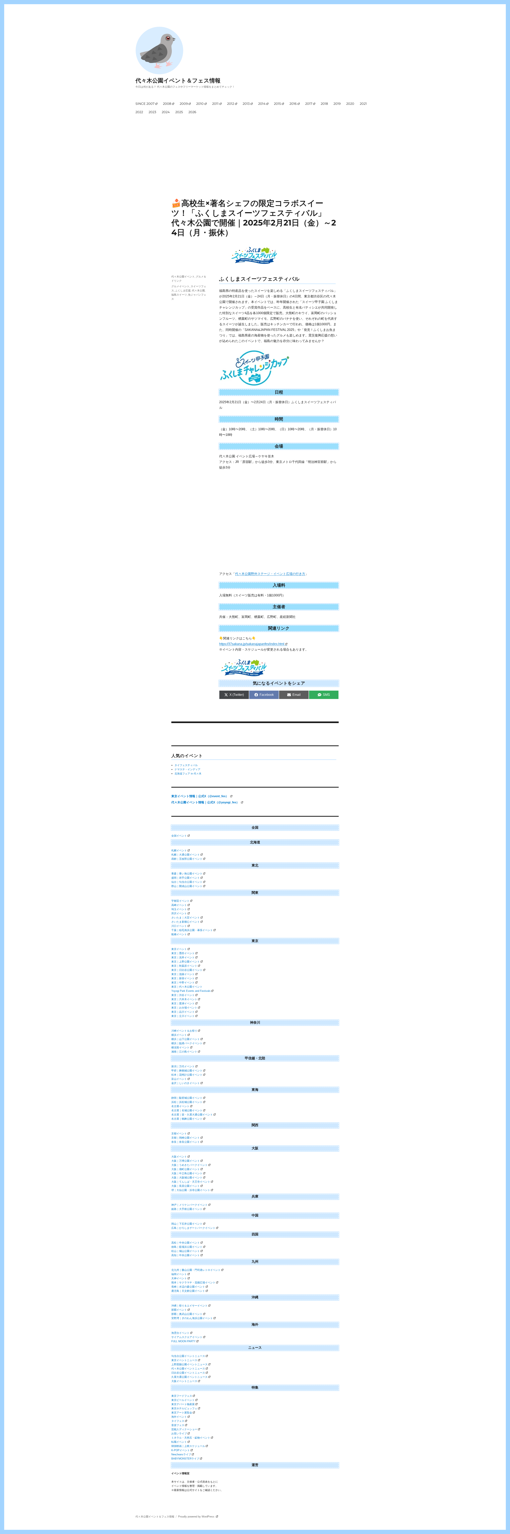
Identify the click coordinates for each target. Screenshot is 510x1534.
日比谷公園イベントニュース (188, 1372)
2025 (179, 112)
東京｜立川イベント (183, 1015)
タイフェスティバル (186, 765)
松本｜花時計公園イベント (186, 1074)
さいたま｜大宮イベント (185, 917)
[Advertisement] (255, 146)
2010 (200, 104)
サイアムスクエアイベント (186, 1337)
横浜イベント (179, 1034)
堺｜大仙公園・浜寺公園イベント (190, 1190)
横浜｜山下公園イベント (185, 1039)
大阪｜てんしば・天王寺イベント (190, 1181)
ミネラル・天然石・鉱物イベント (190, 1437)
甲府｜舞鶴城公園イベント (186, 1070)
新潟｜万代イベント (183, 1066)
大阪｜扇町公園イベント (185, 1169)
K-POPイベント (180, 1450)
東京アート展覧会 (181, 1412)
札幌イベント (179, 850)
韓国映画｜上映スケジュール (188, 1446)
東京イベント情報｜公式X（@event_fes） (200, 796)
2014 (262, 104)
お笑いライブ (179, 1433)
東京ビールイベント (183, 1400)
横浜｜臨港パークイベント (186, 1043)
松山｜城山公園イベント (185, 1251)
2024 (166, 112)
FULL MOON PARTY (183, 1341)
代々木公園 (198, 290)
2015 (277, 104)
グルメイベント (180, 286)
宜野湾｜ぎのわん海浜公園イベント (192, 1318)
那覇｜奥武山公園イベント (186, 1313)
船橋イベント (179, 934)
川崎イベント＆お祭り (184, 1030)
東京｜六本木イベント (184, 999)
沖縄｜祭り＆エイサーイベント (189, 1305)
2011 (215, 104)
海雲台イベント (180, 1332)
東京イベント (179, 949)
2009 (184, 104)
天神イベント (179, 1278)
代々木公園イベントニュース (188, 1368)
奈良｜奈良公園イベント (185, 1141)
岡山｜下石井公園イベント (186, 1223)
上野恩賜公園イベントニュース (189, 1364)
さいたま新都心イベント (185, 921)
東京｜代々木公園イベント (186, 986)
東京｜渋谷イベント (183, 995)
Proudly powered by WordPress (196, 1516)
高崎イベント (179, 905)
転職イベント (179, 1441)
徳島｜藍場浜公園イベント (186, 1246)
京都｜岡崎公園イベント (185, 1137)
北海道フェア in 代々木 (188, 773)
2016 (293, 104)
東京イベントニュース (184, 1360)
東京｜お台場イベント (184, 1007)
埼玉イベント (179, 909)
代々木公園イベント (183, 276)
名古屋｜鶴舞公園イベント (186, 1118)
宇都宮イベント (180, 900)
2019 (337, 104)
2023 (152, 112)
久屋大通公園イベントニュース (189, 1376)
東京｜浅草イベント (183, 957)
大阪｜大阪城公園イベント (186, 1177)
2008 (167, 104)
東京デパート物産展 (183, 1404)
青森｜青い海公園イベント (186, 873)
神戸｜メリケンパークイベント (189, 1204)
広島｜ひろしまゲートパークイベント (193, 1227)
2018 (324, 104)
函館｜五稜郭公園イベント (186, 858)
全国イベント (179, 835)
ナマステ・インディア (187, 769)
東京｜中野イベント (183, 982)
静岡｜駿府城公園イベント (186, 1097)
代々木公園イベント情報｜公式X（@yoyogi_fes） (205, 802)
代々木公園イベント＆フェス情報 (178, 80)
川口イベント (179, 925)
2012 (230, 104)
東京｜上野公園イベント (185, 961)
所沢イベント (179, 913)
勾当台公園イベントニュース (188, 1356)
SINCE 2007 (144, 104)
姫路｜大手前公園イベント (186, 1209)
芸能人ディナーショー (184, 1429)
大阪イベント (179, 1156)
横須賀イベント (180, 1047)
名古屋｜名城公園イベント (186, 1110)
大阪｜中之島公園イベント (186, 1173)
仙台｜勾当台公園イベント (186, 881)
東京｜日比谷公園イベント (186, 969)
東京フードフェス (181, 1395)
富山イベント (179, 1078)
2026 (192, 112)
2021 (363, 104)
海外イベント (179, 1416)
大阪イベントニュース (184, 1381)
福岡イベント (179, 1274)
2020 (350, 104)
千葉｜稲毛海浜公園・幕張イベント (192, 930)
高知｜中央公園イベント (185, 1255)
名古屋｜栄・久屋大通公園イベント (192, 1114)
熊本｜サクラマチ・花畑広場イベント (193, 1282)
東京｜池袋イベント (183, 974)
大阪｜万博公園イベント (185, 1160)
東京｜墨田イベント (183, 953)
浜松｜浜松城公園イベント (186, 1102)
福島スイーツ (179, 294)
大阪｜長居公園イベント (185, 1185)
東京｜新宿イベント (183, 978)
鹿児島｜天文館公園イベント (188, 1290)
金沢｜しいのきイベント (185, 1083)
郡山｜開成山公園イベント (186, 886)
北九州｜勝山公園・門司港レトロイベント (196, 1269)
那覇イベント (179, 1309)
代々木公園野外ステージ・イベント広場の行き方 (270, 573)
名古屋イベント (180, 1106)
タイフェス (177, 1420)
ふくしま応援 (183, 290)
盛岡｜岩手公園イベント (185, 877)
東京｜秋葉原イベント (184, 965)
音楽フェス (177, 1425)
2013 (246, 104)
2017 (308, 104)
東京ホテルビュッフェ (184, 1408)
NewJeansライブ (181, 1454)
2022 (139, 112)
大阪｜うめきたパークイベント (189, 1164)
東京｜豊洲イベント (183, 1003)
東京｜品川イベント (183, 1011)
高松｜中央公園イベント (185, 1242)
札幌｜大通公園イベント (185, 854)
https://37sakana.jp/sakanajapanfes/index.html (251, 644)
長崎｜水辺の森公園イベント (188, 1286)
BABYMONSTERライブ (185, 1458)
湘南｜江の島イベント (184, 1051)
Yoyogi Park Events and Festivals (191, 990)
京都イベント (179, 1133)
